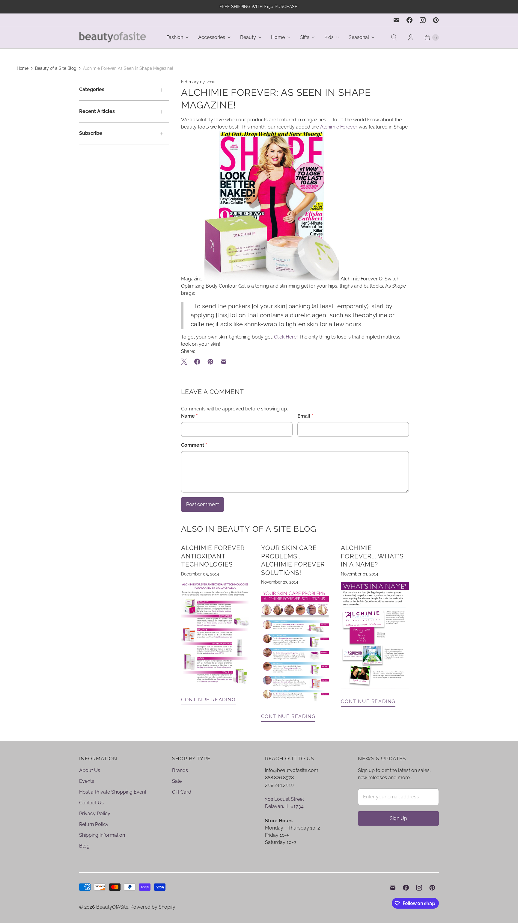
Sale (177, 781)
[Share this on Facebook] (197, 361)
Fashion (174, 37)
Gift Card (181, 792)
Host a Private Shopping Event (112, 792)
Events (86, 781)
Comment (194, 445)
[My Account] (410, 37)
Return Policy (94, 824)
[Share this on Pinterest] (210, 361)
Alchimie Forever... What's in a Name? (372, 556)
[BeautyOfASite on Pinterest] (435, 20)
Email (305, 416)
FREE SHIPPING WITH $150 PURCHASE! (259, 6)
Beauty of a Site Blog (55, 68)
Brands (180, 770)
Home (278, 37)
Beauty (248, 37)
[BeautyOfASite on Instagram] (422, 20)
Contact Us (91, 803)
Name (189, 416)
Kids (329, 37)
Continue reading (208, 700)
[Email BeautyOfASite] (396, 20)
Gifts (304, 37)
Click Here (285, 337)
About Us (89, 770)
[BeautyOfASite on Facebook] (409, 20)
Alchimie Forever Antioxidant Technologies (213, 556)
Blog (84, 846)
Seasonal (359, 37)
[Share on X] (186, 361)
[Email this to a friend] (223, 361)
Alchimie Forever (338, 127)
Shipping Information (102, 835)
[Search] (394, 37)
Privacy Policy (94, 813)
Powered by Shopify (152, 907)
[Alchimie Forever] (215, 685)
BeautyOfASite (112, 907)
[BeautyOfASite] (113, 37)
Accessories (211, 37)
